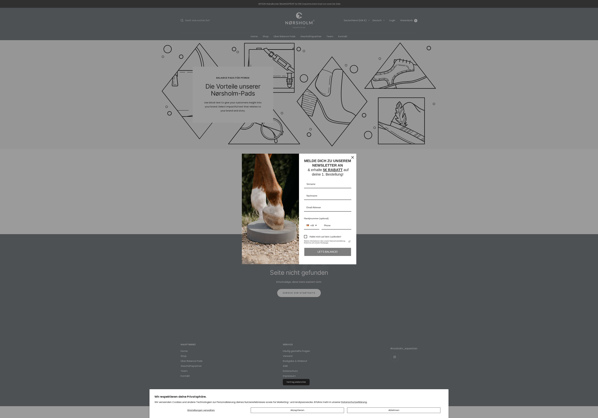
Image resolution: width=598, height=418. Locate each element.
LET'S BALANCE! (328, 251)
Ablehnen (393, 410)
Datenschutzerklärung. (354, 402)
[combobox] (311, 226)
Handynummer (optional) (316, 218)
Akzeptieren (297, 410)
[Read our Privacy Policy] (349, 241)
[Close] (352, 157)
